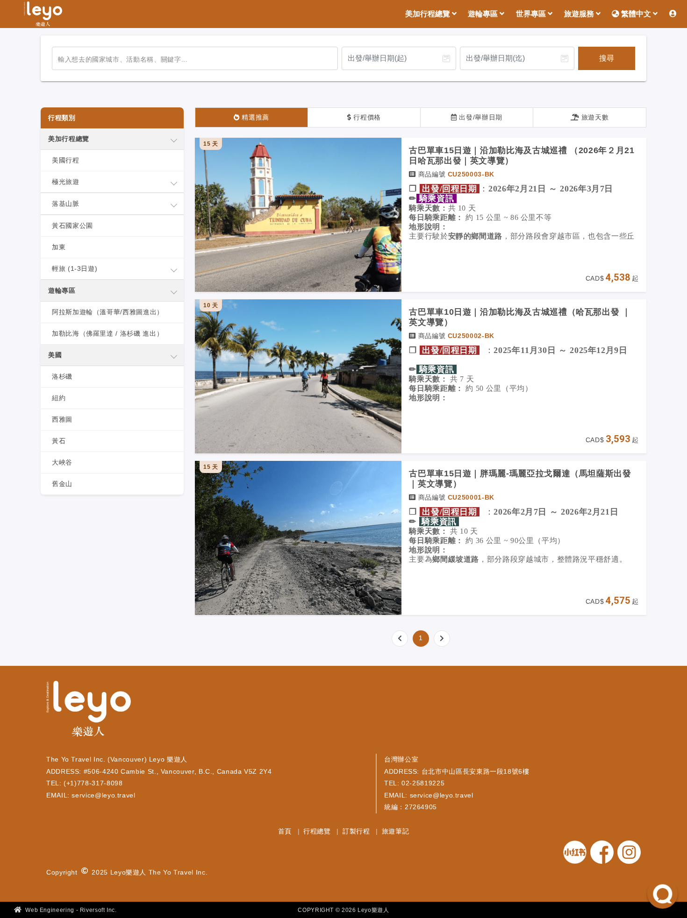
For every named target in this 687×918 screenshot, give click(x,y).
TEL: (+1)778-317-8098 (84, 783)
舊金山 (62, 483)
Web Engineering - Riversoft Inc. (70, 910)
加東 (58, 247)
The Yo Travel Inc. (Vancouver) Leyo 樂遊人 (116, 759)
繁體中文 (636, 14)
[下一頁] (442, 638)
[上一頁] (400, 638)
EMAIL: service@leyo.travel (91, 795)
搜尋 (606, 58)
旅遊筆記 (395, 831)
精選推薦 (254, 117)
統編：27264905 (410, 807)
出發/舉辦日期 (479, 117)
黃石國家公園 (72, 225)
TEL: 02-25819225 (414, 783)
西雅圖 (62, 419)
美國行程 (65, 160)
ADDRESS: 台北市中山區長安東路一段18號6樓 (457, 771)
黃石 (58, 441)
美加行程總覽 (428, 14)
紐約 (58, 398)
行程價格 (366, 117)
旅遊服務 (580, 14)
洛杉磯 (62, 376)
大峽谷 (62, 462)
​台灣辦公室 (401, 759)
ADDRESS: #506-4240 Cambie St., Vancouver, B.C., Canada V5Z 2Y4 (159, 771)
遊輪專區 (484, 14)
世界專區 (532, 14)
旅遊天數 (593, 117)
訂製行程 (357, 831)
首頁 (286, 831)
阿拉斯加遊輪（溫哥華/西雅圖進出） (108, 312)
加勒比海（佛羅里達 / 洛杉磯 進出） (107, 333)
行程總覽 (318, 831)
